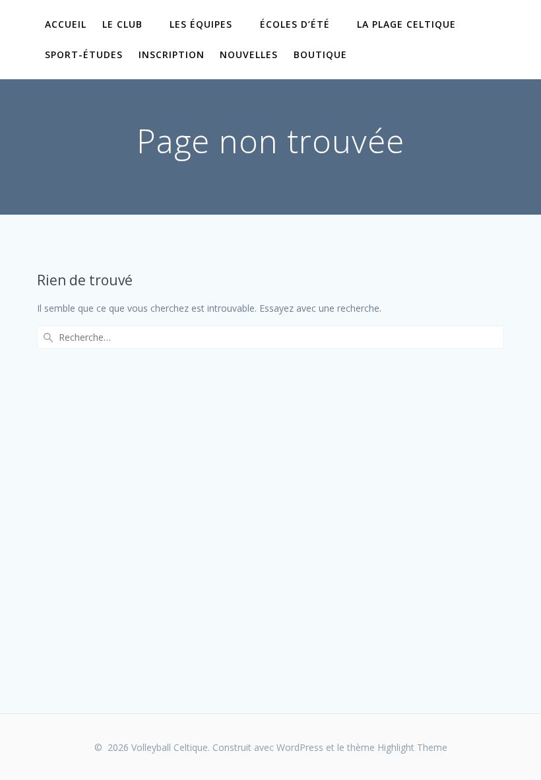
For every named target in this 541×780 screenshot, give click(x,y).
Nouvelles (249, 54)
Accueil (65, 24)
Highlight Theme (412, 747)
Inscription (172, 54)
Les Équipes (201, 24)
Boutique (320, 54)
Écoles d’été (295, 24)
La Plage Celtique (406, 24)
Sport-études (84, 54)
